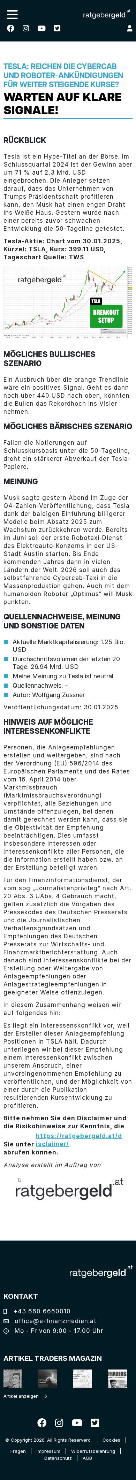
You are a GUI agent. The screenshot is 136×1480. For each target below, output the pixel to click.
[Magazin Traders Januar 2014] (81, 1379)
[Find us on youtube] (41, 28)
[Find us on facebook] (10, 28)
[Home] (101, 1271)
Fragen (18, 1451)
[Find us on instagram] (25, 28)
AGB (87, 1458)
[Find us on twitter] (57, 28)
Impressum (48, 1451)
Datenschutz (58, 1458)
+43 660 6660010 (41, 1311)
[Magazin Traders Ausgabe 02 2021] (11, 1379)
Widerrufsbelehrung (93, 1451)
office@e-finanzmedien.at (55, 1321)
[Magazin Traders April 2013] (116, 1379)
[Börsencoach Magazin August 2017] (46, 1379)
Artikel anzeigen (21, 1396)
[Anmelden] (130, 28)
